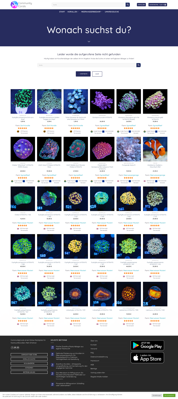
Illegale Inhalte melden (99, 377)
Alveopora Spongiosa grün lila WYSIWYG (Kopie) (128, 118)
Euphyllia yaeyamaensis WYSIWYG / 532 (155, 263)
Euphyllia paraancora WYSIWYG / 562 (129, 216)
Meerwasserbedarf (91, 12)
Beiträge (94, 369)
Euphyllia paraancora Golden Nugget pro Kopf (49, 118)
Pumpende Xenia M (128, 165)
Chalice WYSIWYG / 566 (23, 215)
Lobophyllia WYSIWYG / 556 (102, 310)
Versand (94, 349)
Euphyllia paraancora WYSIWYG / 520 (102, 216)
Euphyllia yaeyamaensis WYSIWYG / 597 (129, 263)
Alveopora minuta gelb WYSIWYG (155, 118)
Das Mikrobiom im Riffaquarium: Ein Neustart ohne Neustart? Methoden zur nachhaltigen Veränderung (70, 375)
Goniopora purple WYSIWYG (102, 117)
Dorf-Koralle (25, 125)
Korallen (72, 12)
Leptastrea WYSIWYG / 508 (128, 310)
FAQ (92, 353)
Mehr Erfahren (31, 343)
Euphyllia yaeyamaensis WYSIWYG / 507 (49, 311)
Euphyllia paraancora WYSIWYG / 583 (49, 216)
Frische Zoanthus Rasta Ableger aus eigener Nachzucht (69, 347)
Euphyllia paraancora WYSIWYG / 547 (76, 263)
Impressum (95, 361)
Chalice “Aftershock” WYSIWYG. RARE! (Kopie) (22, 166)
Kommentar (59, 379)
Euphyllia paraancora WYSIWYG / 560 (49, 263)
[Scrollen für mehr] (89, 41)
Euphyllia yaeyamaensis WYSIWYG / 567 (23, 311)
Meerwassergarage (131, 175)
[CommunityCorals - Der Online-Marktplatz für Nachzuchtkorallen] (30, 4)
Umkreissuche (112, 12)
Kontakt (94, 345)
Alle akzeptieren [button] (169, 395)
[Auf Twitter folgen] (15, 347)
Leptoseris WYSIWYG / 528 (155, 310)
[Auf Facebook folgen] (12, 347)
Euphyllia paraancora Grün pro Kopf (22, 118)
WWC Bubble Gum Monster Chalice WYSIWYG (75, 166)
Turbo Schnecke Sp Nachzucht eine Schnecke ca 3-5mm (76, 118)
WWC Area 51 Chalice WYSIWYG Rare (49, 166)
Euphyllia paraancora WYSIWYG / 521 (76, 216)
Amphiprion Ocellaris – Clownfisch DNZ (155, 166)
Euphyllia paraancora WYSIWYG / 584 (23, 263)
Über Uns (94, 341)
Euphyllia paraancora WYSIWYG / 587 (102, 263)
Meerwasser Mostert (25, 223)
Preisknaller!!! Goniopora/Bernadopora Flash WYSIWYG (102, 167)
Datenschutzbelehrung (99, 357)
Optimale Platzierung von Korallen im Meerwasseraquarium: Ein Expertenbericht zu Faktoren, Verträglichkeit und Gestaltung (70, 356)
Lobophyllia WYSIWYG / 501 (75, 310)
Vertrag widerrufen (98, 373)
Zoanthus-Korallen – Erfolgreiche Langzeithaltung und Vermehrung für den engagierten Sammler (71, 366)
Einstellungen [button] (157, 395)
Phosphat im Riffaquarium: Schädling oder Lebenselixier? (70, 384)
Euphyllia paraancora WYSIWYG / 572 (155, 216)
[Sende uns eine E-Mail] (18, 347)
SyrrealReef (104, 125)
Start (62, 12)
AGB (92, 365)
